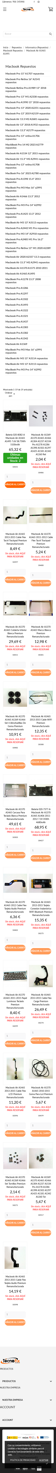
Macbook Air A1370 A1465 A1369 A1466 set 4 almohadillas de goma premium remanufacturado (15, 723)
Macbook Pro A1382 (16, 333)
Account (7, 1407)
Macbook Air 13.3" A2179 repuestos (25, 130)
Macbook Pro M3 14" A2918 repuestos (26, 234)
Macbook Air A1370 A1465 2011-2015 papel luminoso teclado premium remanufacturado (15, 1001)
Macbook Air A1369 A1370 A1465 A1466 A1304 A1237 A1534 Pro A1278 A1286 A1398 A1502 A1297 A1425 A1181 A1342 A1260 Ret (41, 445)
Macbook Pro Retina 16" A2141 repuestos (22, 81)
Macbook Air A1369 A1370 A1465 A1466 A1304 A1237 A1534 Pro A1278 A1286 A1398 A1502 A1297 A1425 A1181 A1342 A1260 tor (41, 1187)
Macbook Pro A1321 (16, 316)
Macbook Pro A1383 (16, 327)
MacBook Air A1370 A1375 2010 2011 (26, 268)
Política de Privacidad (22, 1460)
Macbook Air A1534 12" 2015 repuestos (27, 153)
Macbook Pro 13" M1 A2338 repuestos (26, 96)
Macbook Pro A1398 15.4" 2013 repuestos (23, 180)
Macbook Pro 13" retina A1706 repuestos (22, 137)
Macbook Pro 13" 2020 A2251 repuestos (27, 108)
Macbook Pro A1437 (16, 321)
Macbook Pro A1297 (16, 293)
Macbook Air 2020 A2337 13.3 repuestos (28, 257)
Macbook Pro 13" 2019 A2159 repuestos (27, 113)
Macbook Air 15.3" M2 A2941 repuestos (27, 159)
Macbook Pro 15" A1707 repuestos (24, 73)
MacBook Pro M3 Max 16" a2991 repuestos (23, 189)
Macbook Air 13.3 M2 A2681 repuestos (27, 119)
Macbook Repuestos (20, 66)
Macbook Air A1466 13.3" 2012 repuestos (22, 198)
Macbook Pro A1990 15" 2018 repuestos (27, 102)
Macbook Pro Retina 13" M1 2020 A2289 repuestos (28, 250)
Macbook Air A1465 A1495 (20, 273)
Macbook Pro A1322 (16, 310)
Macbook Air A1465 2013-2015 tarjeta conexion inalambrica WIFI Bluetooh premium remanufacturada (41, 908)
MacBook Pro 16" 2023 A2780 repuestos (27, 173)
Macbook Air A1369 (16, 344)
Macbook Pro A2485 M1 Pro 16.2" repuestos (24, 241)
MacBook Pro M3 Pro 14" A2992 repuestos (23, 207)
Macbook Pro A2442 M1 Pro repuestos (27, 228)
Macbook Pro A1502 (16, 299)
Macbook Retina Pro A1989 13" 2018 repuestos (25, 89)
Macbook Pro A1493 (16, 305)
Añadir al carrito (15, 485)
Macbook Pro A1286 (16, 288)
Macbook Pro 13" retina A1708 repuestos (22, 166)
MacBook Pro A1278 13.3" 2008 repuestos (23, 281)
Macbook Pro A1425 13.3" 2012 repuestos (23, 215)
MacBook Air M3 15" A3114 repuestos (26, 358)
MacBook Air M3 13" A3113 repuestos (26, 222)
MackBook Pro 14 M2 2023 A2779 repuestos (24, 146)
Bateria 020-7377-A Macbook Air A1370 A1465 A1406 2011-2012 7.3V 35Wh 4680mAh (41, 816)
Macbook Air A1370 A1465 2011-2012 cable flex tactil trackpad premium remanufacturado (41, 540)
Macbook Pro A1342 (16, 338)
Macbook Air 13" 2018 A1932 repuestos (27, 125)
